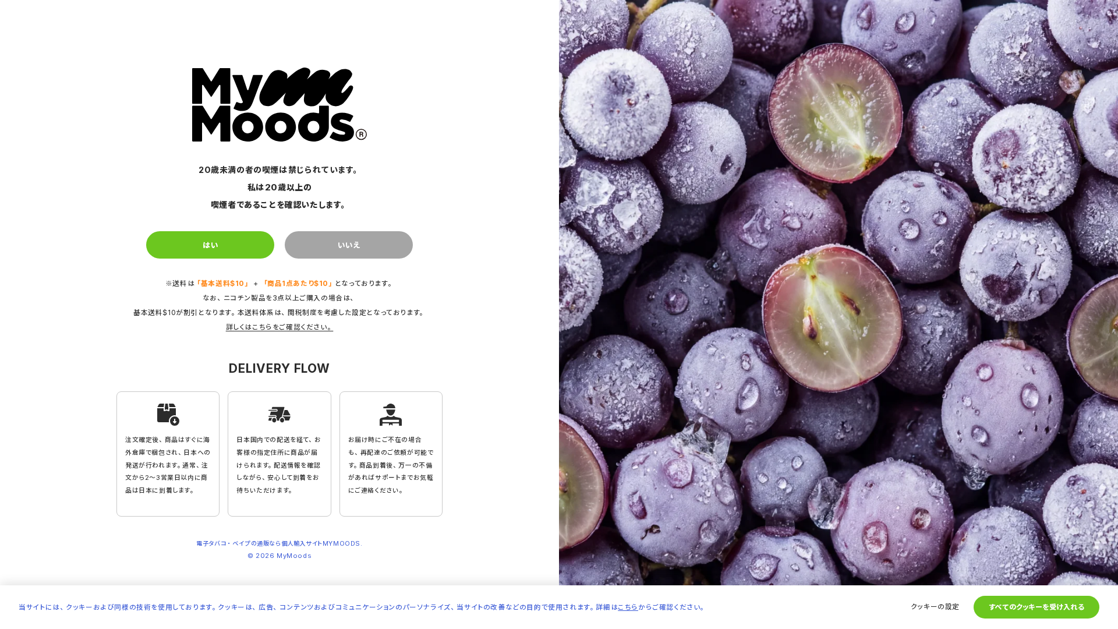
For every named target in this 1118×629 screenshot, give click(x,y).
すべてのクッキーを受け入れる (1036, 607)
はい (210, 245)
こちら (628, 607)
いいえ (349, 245)
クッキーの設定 (935, 606)
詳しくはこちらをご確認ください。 (280, 327)
